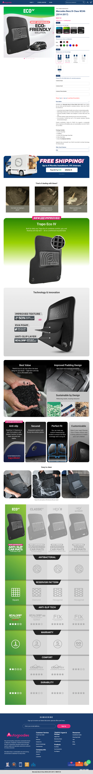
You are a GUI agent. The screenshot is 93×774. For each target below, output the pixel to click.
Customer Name (59, 80)
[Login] (87, 2)
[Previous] (5, 33)
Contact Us (38, 741)
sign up (65, 98)
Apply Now (57, 736)
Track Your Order (40, 734)
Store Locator (41, 2)
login (61, 98)
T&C (74, 739)
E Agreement (57, 741)
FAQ (37, 737)
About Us (38, 752)
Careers (38, 754)
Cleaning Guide (76, 737)
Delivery (38, 739)
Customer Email (59, 86)
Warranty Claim (58, 739)
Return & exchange (40, 744)
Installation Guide (77, 734)
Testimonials (39, 746)
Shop (31, 2)
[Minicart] (91, 2)
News (74, 744)
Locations (38, 756)
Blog (50, 2)
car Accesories (58, 749)
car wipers (57, 751)
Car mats (56, 746)
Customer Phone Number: (61, 91)
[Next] (52, 33)
